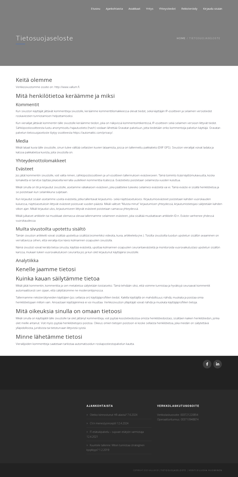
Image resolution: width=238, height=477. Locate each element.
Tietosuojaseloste (174, 470)
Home (181, 38)
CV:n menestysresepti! (103, 423)
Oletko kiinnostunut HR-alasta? (108, 414)
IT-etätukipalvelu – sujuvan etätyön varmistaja (117, 432)
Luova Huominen (210, 470)
